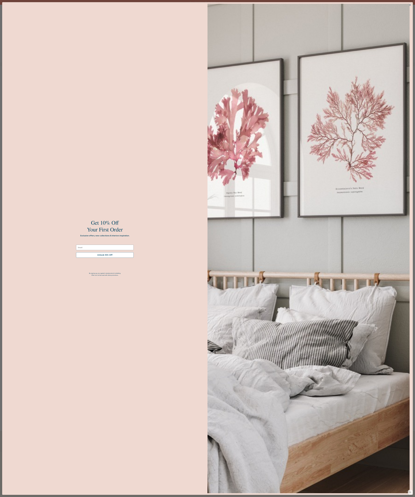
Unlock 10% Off (105, 255)
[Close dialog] (410, 5)
